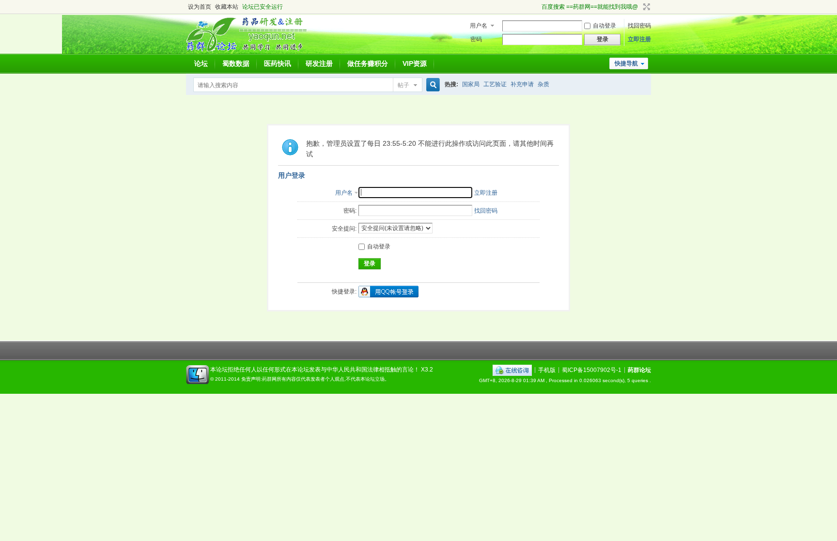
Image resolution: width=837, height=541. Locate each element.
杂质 (543, 84)
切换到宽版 (645, 6)
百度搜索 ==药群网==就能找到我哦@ (590, 6)
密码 (476, 39)
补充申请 (522, 84)
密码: (349, 210)
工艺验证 (495, 84)
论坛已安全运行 (262, 6)
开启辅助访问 (537, 6)
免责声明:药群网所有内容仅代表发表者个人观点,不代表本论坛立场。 (315, 379)
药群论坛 (639, 369)
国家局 (471, 84)
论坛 (201, 63)
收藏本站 (226, 6)
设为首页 (199, 6)
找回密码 (639, 25)
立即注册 (639, 39)
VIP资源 (415, 63)
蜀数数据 (235, 63)
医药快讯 (277, 63)
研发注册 (319, 63)
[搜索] (431, 85)
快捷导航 (626, 63)
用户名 (478, 25)
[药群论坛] (250, 50)
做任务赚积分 (367, 63)
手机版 (547, 369)
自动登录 (604, 25)
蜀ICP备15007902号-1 (591, 369)
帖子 (403, 85)
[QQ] (512, 369)
